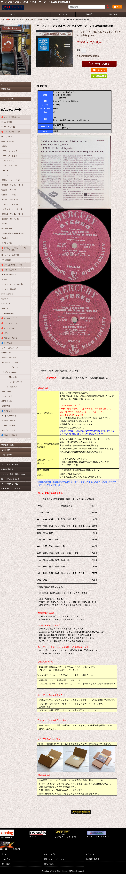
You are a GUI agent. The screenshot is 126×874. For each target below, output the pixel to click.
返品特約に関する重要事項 (89, 56)
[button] (99, 76)
